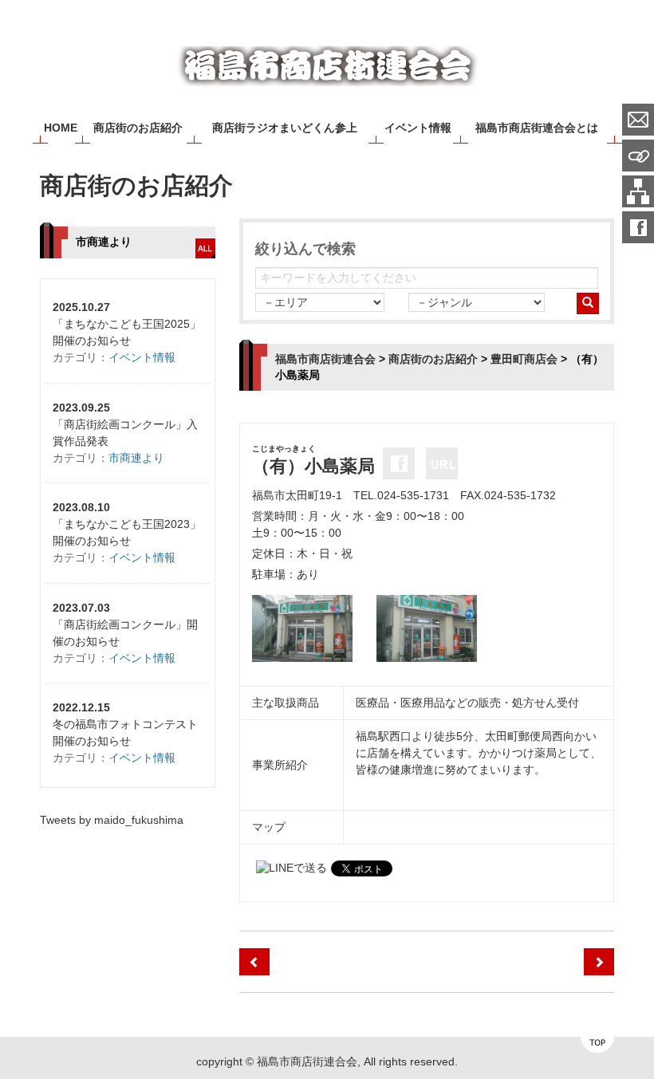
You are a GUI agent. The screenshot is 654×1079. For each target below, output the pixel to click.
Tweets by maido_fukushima (111, 819)
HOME (60, 127)
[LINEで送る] (291, 867)
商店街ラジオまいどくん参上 (284, 127)
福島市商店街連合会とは (536, 127)
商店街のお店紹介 (138, 127)
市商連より (136, 457)
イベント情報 (417, 127)
